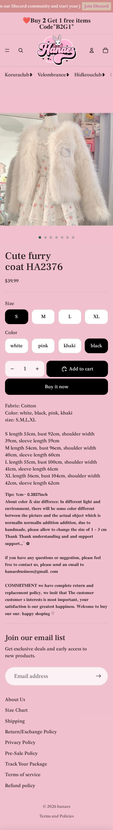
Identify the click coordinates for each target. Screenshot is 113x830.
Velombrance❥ (54, 75)
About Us (15, 699)
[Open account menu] (92, 50)
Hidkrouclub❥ (89, 75)
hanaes (63, 806)
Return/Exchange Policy (31, 732)
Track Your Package (26, 764)
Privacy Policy (20, 742)
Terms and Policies (56, 816)
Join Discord (96, 6)
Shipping (15, 721)
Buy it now (56, 387)
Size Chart (16, 710)
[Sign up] (98, 676)
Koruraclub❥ (19, 75)
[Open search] (21, 50)
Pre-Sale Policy (21, 753)
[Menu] (7, 50)
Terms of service (22, 774)
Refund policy (20, 785)
